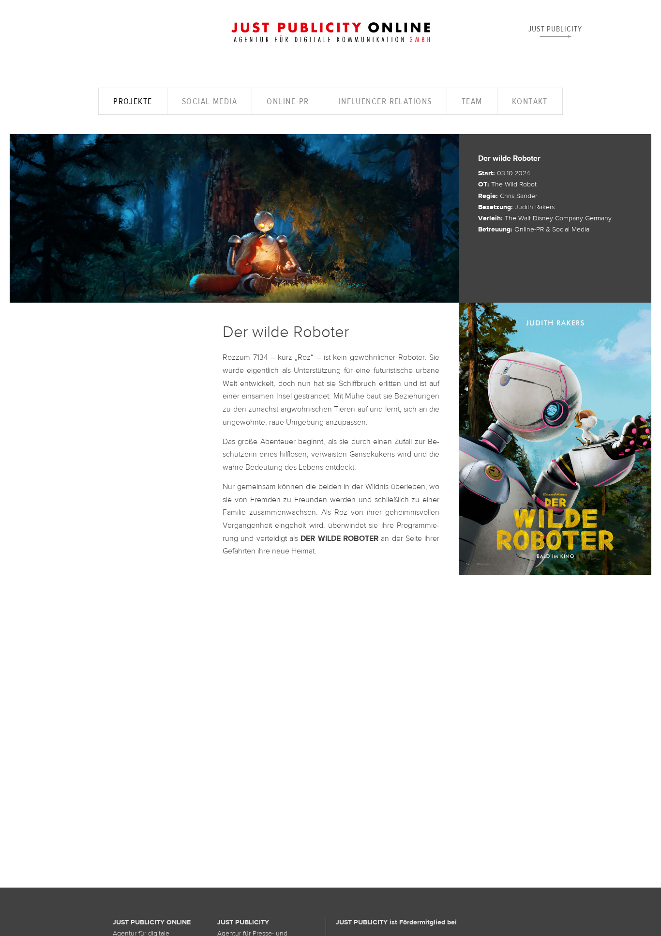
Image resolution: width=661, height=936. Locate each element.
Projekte (132, 101)
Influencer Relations (385, 101)
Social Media (209, 101)
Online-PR (288, 101)
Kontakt (530, 101)
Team (472, 101)
